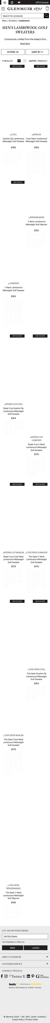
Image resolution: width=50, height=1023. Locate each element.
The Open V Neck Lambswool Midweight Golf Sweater (36, 559)
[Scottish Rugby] (8, 1008)
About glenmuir (11, 957)
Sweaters (13, 21)
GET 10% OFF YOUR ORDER (15, 930)
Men (12, 948)
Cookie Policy (18, 1019)
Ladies (35, 948)
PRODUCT (42, 61)
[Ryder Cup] (8, 995)
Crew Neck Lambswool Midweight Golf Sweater (36, 140)
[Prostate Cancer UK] (25, 1008)
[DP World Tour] (8, 1002)
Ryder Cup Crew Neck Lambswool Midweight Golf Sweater (13, 559)
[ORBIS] (41, 1008)
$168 (13, 147)
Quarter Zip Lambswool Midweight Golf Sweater (13, 140)
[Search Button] (46, 15)
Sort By (36, 52)
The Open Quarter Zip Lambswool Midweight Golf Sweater (36, 676)
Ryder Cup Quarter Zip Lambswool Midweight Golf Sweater (13, 411)
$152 (36, 230)
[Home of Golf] (41, 1002)
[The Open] (25, 995)
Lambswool (24, 21)
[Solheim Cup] (41, 995)
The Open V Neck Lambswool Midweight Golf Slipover (13, 895)
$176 (36, 454)
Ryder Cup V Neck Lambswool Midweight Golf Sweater (36, 447)
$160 (36, 147)
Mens (4, 21)
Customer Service (12, 964)
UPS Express (42, 2)
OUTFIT (32, 61)
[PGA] (25, 1001)
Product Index (32, 1019)
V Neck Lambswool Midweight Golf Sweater (13, 288)
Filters (11, 52)
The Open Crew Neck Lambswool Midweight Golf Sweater (13, 742)
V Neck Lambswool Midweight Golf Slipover (36, 223)
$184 (13, 418)
